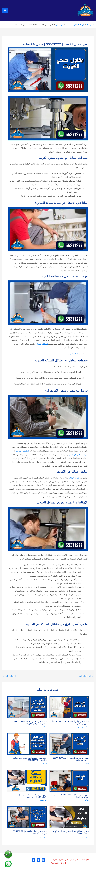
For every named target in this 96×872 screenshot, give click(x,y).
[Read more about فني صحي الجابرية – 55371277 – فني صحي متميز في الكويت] (26, 707)
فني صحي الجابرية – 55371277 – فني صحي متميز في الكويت (29, 722)
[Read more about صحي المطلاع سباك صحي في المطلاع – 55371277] (69, 817)
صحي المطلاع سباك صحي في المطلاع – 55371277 (71, 832)
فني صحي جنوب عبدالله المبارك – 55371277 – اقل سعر (32, 795)
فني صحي (81, 727)
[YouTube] (33, 860)
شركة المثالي (73, 478)
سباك (87, 727)
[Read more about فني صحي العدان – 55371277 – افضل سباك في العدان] (69, 781)
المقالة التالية (9, 676)
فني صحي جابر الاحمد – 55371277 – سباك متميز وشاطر (69, 722)
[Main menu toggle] (5, 10)
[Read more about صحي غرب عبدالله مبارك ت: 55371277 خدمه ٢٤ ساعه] (69, 744)
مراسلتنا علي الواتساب (78, 454)
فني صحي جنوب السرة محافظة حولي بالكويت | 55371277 (30, 759)
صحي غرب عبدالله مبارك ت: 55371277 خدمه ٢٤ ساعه (71, 759)
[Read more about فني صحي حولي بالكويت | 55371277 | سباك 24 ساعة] (26, 817)
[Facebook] (43, 860)
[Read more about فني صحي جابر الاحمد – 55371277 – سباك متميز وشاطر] (69, 707)
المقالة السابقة (86, 676)
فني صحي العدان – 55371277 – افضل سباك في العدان (71, 795)
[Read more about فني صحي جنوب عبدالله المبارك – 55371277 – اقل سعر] (26, 781)
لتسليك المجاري (41, 344)
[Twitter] (38, 860)
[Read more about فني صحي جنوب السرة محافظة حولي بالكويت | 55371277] (26, 744)
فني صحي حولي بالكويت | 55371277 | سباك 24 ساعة (29, 832)
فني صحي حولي (74, 353)
